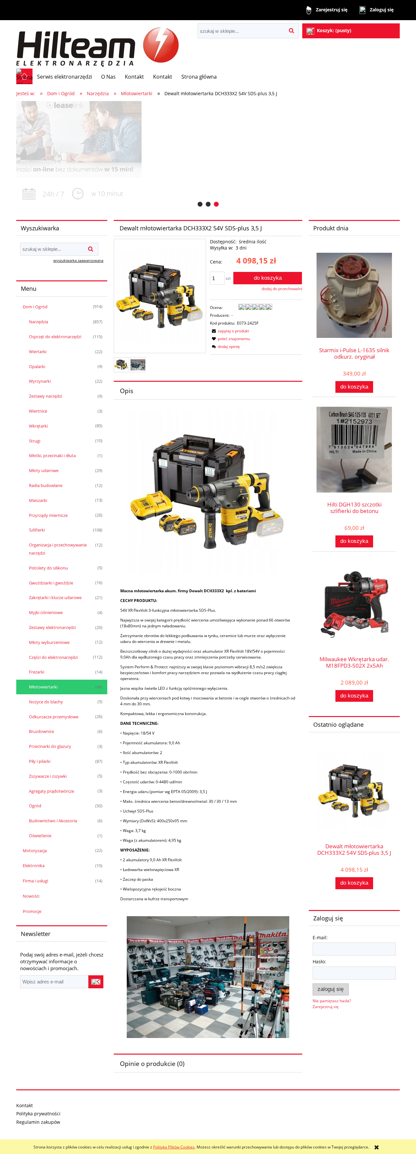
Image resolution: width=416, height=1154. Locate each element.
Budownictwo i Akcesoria (53, 821)
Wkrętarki (38, 426)
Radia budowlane (45, 485)
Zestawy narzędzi (45, 396)
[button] (229, 331)
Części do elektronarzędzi (53, 657)
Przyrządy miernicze (48, 515)
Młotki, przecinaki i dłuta (52, 455)
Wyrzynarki (40, 381)
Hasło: (319, 961)
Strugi (34, 441)
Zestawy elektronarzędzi (52, 627)
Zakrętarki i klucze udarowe (55, 597)
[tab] (200, 204)
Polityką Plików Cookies (174, 1147)
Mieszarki (38, 500)
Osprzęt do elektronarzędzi (55, 337)
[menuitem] (64, 77)
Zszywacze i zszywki (48, 776)
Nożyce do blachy (46, 702)
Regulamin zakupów (38, 1122)
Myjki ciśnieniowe (46, 612)
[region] (208, 154)
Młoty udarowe (43, 470)
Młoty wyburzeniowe (49, 642)
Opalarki (37, 366)
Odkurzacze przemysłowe (53, 717)
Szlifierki (37, 530)
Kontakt (24, 1105)
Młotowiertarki (43, 687)
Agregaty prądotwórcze (51, 791)
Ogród (35, 806)
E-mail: (320, 937)
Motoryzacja (35, 850)
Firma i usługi (35, 881)
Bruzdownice (41, 731)
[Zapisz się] (95, 981)
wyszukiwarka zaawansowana (78, 260)
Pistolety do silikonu (48, 568)
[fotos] (208, 154)
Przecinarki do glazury (50, 746)
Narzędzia (38, 322)
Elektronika (34, 865)
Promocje (32, 911)
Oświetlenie (40, 836)
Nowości (31, 896)
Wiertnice (38, 411)
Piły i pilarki (39, 761)
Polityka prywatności (38, 1113)
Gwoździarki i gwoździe (51, 583)
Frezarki (36, 672)
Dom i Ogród (35, 307)
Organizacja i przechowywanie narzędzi (58, 549)
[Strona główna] (97, 44)
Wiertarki (37, 351)
